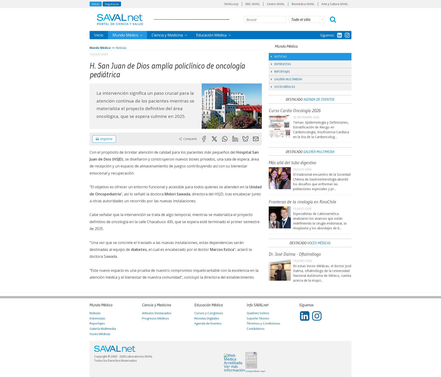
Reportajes (282, 72)
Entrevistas (282, 64)
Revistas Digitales (206, 318)
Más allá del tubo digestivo (292, 162)
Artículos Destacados (156, 313)
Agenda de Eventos (318, 99)
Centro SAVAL (276, 4)
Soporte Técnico (258, 318)
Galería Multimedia (288, 79)
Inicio (98, 35)
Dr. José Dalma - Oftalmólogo (295, 254)
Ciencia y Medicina (168, 35)
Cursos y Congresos (208, 313)
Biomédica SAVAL (303, 4)
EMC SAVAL (253, 4)
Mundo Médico (126, 35)
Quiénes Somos (258, 313)
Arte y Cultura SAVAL (335, 4)
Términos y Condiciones (263, 323)
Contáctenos (256, 329)
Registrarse (112, 4)
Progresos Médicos (155, 318)
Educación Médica (211, 35)
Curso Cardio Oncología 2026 (295, 110)
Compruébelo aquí (255, 371)
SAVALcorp (231, 4)
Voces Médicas (284, 87)
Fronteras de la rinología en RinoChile (302, 202)
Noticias (121, 48)
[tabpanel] (232, 106)
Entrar (95, 4)
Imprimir (106, 139)
